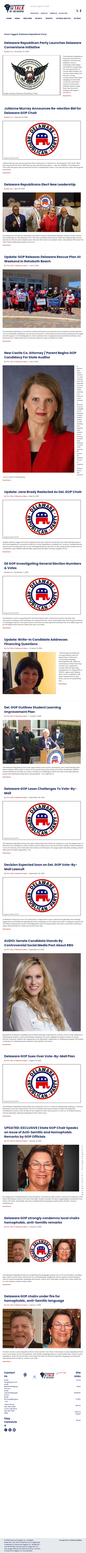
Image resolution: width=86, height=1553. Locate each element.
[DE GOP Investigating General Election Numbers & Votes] (42, 595)
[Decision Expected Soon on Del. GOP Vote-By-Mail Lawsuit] (42, 896)
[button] (77, 11)
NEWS (17, 18)
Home (78, 1380)
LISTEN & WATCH (63, 18)
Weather (77, 1393)
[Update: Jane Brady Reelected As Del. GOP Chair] (42, 519)
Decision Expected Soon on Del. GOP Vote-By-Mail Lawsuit (40, 866)
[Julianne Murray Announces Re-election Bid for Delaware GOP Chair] (42, 140)
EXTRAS (77, 18)
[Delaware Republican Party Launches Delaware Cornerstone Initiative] (31, 75)
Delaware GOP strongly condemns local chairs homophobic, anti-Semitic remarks (41, 1220)
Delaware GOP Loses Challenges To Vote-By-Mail (40, 790)
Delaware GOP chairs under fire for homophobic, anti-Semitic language (34, 1298)
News (79, 1386)
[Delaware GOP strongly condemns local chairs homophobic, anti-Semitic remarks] (42, 1251)
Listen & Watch (78, 1413)
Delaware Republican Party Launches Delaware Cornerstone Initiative (42, 45)
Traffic (78, 1399)
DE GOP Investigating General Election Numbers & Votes (42, 565)
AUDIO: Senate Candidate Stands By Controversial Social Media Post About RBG (38, 943)
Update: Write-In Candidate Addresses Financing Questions (36, 641)
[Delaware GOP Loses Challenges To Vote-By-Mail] (42, 820)
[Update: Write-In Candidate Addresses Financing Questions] (29, 673)
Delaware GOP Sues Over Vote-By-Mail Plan (39, 1056)
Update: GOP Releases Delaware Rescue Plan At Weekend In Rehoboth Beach (42, 259)
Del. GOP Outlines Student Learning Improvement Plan (32, 709)
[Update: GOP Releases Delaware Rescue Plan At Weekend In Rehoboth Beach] (42, 298)
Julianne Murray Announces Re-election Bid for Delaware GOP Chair (42, 110)
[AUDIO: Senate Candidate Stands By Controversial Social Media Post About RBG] (42, 992)
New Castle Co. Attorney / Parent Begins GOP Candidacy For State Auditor (40, 355)
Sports (38, 18)
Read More (67, 96)
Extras (78, 1420)
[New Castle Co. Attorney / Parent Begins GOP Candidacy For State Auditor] (38, 419)
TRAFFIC (49, 18)
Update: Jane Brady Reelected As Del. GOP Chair (43, 492)
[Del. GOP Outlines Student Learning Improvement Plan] (42, 742)
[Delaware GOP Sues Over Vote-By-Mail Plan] (42, 1083)
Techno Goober (75, 1540)
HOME (9, 18)
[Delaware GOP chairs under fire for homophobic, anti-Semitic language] (42, 1328)
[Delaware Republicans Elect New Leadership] (42, 212)
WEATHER (27, 18)
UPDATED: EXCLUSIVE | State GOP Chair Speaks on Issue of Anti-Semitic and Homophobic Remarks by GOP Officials (41, 1132)
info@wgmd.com (11, 1382)
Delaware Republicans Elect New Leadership (40, 184)
